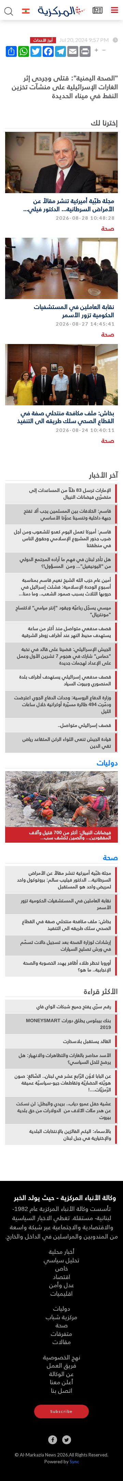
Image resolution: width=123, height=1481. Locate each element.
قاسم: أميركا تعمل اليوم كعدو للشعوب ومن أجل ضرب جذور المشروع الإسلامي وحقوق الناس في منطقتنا (62, 538)
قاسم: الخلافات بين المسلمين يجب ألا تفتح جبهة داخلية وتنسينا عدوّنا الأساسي (67, 514)
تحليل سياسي (61, 1260)
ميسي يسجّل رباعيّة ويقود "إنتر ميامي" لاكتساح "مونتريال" (63, 611)
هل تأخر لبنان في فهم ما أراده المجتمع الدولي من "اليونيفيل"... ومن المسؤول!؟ (65, 563)
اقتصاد (61, 1276)
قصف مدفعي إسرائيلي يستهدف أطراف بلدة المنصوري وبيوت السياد (65, 680)
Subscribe (61, 1411)
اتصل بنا (61, 1390)
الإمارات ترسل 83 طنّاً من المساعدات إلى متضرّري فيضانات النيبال (70, 493)
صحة (107, 228)
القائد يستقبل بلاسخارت (87, 1041)
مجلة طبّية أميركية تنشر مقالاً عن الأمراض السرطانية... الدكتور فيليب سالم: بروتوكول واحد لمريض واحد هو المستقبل (64, 880)
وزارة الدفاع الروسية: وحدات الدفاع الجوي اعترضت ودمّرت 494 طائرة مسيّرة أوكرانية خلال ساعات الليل (62, 704)
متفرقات (61, 1333)
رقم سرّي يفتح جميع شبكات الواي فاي (74, 1006)
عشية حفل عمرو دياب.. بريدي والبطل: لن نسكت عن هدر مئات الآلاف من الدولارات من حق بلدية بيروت (63, 1110)
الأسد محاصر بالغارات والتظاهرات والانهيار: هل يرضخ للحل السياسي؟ (65, 1058)
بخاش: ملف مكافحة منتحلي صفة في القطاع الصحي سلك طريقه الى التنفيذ (65, 416)
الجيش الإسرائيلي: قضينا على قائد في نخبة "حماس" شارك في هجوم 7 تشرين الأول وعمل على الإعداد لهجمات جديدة (64, 656)
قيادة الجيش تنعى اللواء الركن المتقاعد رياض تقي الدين (67, 742)
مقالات (62, 1341)
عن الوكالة (61, 1373)
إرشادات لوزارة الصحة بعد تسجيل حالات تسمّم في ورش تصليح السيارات (65, 945)
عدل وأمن (61, 1285)
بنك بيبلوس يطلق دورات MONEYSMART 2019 (68, 1024)
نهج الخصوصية (61, 1357)
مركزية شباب (61, 1317)
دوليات (107, 762)
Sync (74, 1461)
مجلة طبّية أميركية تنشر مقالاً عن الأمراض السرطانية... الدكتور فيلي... (68, 204)
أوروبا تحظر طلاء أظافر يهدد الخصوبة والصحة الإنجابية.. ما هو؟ (67, 966)
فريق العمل (61, 1365)
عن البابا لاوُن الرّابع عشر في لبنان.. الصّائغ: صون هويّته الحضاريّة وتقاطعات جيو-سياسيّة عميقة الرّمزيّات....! (63, 1083)
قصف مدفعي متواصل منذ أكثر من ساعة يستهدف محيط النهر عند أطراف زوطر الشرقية (66, 632)
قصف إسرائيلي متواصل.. (84, 725)
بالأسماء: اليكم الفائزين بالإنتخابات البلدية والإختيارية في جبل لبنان (70, 1134)
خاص (61, 1268)
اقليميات (62, 1293)
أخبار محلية (61, 1251)
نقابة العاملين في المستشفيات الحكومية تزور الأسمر (74, 310)
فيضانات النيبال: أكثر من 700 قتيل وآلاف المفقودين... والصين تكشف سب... (70, 835)
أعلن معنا (61, 1382)
